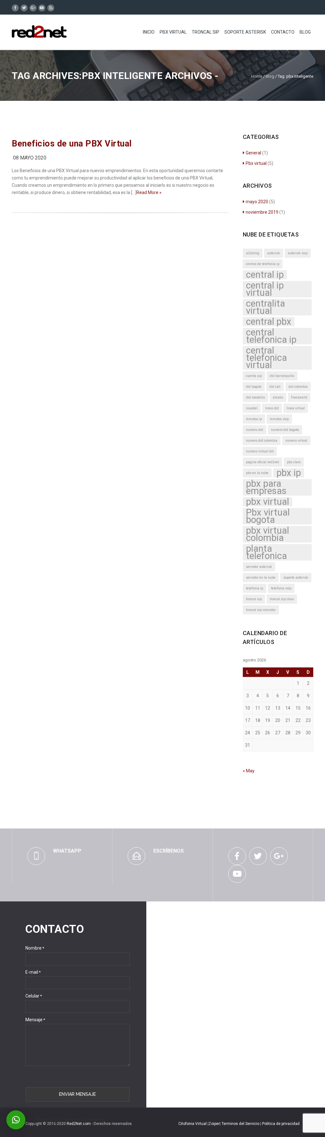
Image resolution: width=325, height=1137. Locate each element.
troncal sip (254, 599)
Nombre (34, 948)
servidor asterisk (259, 567)
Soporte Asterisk (245, 32)
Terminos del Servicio (241, 1123)
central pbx (268, 321)
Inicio (149, 32)
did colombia (298, 387)
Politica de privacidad (281, 1123)
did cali (275, 387)
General (253, 152)
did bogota (254, 387)
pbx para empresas (266, 487)
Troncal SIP (205, 32)
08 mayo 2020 (29, 158)
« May (249, 770)
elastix (278, 397)
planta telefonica (266, 552)
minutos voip (279, 419)
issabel (251, 408)
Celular (33, 995)
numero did (254, 430)
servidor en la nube (260, 577)
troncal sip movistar (261, 610)
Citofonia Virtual (192, 1123)
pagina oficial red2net (262, 462)
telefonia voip (281, 588)
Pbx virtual (256, 163)
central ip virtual (265, 289)
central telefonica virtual (266, 358)
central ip (265, 274)
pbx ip (288, 473)
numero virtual (296, 441)
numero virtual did (260, 451)
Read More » (149, 192)
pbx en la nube (257, 473)
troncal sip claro (282, 599)
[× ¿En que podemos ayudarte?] (15, 1119)
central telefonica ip (271, 336)
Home (256, 76)
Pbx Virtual (173, 32)
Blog (305, 32)
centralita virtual (265, 307)
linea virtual (296, 408)
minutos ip (254, 419)
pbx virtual (267, 501)
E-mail (33, 972)
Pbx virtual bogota (268, 516)
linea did (272, 408)
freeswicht (299, 397)
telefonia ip (254, 588)
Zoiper (214, 1123)
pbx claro (294, 462)
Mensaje (35, 1019)
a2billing (252, 253)
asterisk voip (298, 253)
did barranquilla (282, 376)
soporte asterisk (295, 577)
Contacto (283, 32)
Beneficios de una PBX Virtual (72, 144)
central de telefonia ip (262, 264)
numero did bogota (285, 430)
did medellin (255, 397)
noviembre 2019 (262, 212)
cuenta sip (254, 376)
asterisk (273, 253)
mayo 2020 (257, 201)
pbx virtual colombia (267, 534)
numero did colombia (261, 441)
